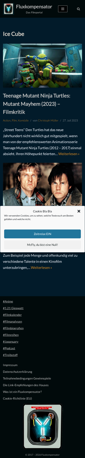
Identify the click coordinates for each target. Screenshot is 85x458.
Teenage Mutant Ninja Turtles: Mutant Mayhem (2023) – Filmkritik (36, 103)
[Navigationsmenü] (62, 9)
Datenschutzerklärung (17, 371)
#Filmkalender (12, 314)
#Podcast (9, 348)
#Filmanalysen (12, 321)
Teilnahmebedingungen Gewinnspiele (27, 378)
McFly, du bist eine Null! (42, 244)
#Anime (8, 301)
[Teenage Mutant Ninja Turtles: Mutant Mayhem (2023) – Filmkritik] (42, 66)
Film (14, 120)
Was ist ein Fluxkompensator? (22, 391)
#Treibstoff (10, 355)
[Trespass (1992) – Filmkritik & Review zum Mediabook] (42, 186)
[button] (79, 211)
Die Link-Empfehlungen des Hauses (26, 385)
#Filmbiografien (13, 328)
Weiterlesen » (68, 154)
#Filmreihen (11, 335)
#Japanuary (10, 341)
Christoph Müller (48, 120)
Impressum (10, 365)
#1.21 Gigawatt (13, 308)
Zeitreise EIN (42, 234)
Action (7, 120)
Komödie (23, 120)
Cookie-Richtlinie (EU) (17, 398)
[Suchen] (78, 8)
